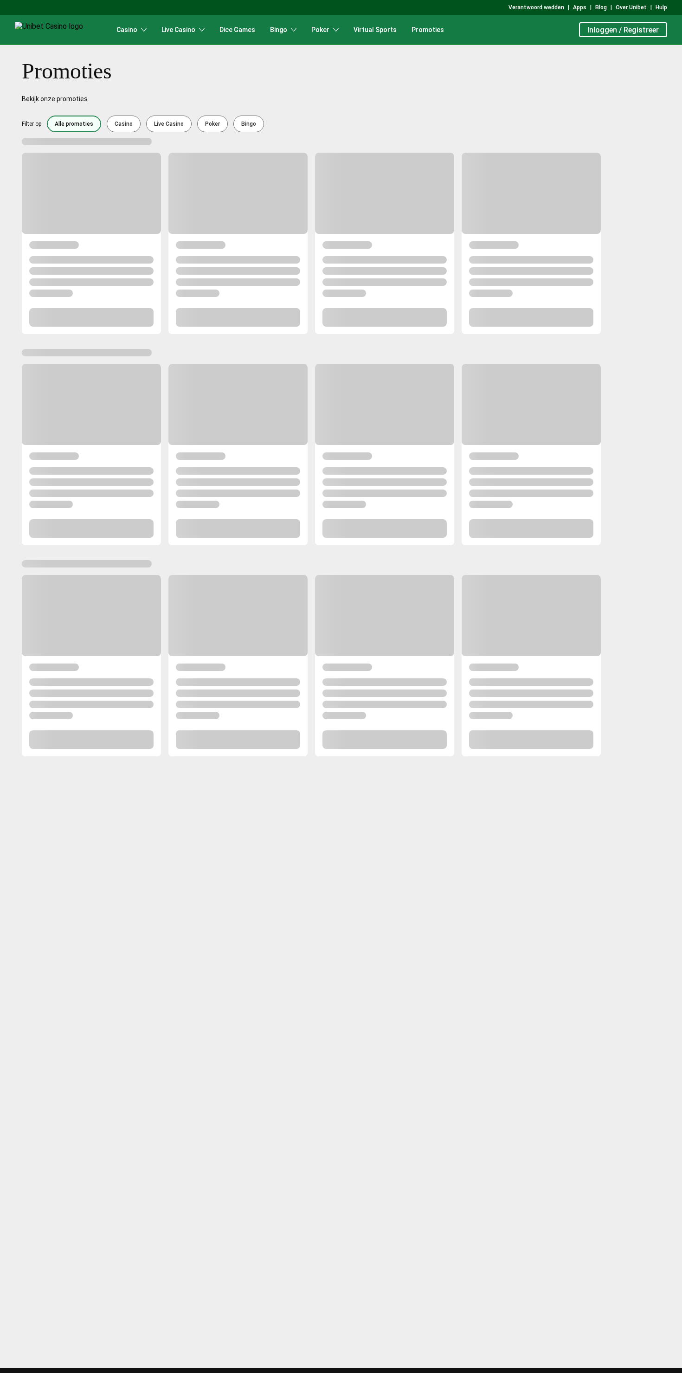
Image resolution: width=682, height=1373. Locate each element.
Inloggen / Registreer (623, 30)
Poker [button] (212, 124)
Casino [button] (124, 124)
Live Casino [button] (169, 124)
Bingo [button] (248, 124)
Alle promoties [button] (74, 124)
